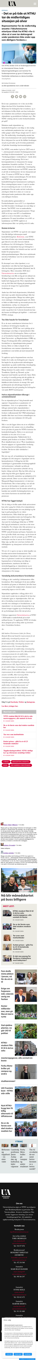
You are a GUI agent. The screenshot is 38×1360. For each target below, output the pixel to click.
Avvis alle (9, 1354)
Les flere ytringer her (10, 706)
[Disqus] (19, 797)
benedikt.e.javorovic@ (19, 1257)
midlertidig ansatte (21, 762)
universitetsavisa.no (19, 1243)
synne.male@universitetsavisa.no (19, 1293)
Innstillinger (27, 1354)
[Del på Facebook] (12, 96)
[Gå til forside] (19, 4)
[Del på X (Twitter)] (16, 96)
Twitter (21, 702)
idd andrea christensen (20, 765)
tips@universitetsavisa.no (19, 1232)
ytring (6, 762)
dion (5, 765)
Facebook (14, 702)
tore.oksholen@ (19, 1241)
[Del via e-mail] (20, 96)
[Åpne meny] (35, 4)
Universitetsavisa (8, 273)
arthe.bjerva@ (20, 1306)
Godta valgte (18, 1354)
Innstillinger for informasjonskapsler (27, 1358)
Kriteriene (20, 236)
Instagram (31, 702)
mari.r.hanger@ (19, 1271)
